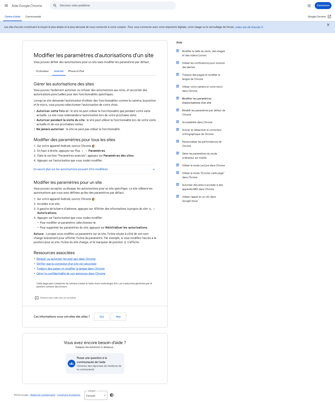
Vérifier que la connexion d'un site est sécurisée (66, 264)
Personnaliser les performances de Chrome (202, 144)
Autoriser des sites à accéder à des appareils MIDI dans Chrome (202, 187)
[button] (6, 5)
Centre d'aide (12, 16)
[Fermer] (328, 25)
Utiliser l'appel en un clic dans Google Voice (199, 199)
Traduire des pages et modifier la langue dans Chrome (70, 268)
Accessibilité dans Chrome (197, 122)
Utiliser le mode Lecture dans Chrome (203, 165)
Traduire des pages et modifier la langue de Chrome (201, 77)
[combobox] (118, 6)
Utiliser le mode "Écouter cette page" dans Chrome (203, 175)
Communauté (33, 16)
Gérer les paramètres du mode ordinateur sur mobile (199, 155)
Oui (102, 316)
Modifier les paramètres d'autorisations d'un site (196, 100)
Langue (91, 390)
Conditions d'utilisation (68, 395)
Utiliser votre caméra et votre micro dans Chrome (202, 88)
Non (118, 316)
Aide (179, 42)
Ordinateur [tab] (42, 71)
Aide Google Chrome (27, 6)
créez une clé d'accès (247, 27)
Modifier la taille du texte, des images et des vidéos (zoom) (203, 53)
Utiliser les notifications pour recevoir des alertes (203, 65)
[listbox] (95, 395)
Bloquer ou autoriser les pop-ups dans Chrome (66, 259)
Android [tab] (59, 71)
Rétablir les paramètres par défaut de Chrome (203, 112)
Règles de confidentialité (42, 395)
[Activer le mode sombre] (111, 395)
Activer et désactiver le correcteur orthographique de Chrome (202, 132)
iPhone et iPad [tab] (76, 71)
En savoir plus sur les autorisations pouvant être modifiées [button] (71, 169)
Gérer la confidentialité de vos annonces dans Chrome (70, 273)
